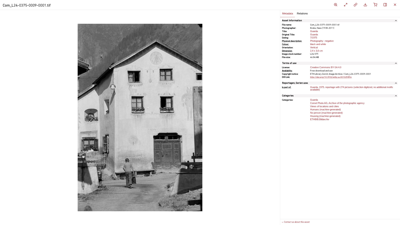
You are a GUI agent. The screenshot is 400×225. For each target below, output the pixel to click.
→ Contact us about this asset (295, 222)
